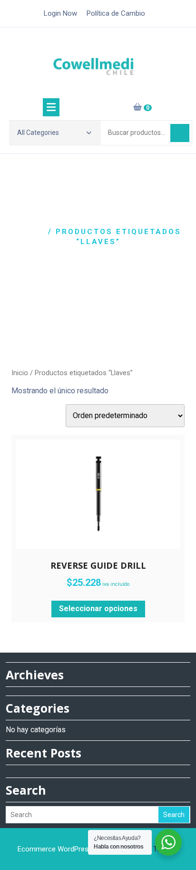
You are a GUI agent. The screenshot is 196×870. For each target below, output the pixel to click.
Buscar (179, 133)
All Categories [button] (38, 132)
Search (174, 815)
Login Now (60, 13)
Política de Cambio (116, 13)
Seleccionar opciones (98, 608)
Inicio (30, 231)
